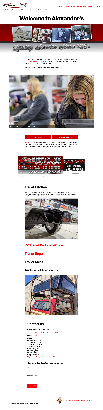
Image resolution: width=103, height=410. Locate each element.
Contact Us (97, 6)
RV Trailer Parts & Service (44, 245)
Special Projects (81, 6)
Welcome (59, 6)
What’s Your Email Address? (34, 368)
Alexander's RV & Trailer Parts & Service (26, 403)
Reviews (90, 6)
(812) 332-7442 (37, 336)
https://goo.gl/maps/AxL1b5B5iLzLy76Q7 (41, 357)
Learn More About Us (65, 137)
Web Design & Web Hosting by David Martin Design (77, 400)
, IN (46, 333)
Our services (29, 142)
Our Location (75, 173)
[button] (11, 101)
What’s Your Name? (32, 375)
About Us (66, 6)
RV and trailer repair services (34, 61)
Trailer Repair (35, 254)
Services (73, 6)
